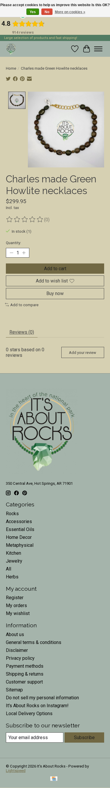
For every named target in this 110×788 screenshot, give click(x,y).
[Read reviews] (25, 219)
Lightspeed (16, 770)
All (8, 569)
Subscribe (84, 737)
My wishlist (18, 613)
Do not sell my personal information (42, 697)
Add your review (82, 352)
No (47, 12)
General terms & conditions (33, 642)
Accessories (19, 521)
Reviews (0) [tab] (21, 332)
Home (11, 68)
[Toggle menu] (98, 49)
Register (14, 597)
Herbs (12, 577)
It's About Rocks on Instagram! (37, 705)
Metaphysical (19, 545)
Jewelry (14, 561)
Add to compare (24, 305)
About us (15, 634)
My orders (16, 605)
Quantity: (13, 243)
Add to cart (55, 268)
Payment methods (24, 666)
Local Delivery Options (29, 713)
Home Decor (19, 537)
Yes (33, 12)
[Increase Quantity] (24, 253)
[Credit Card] (53, 779)
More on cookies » (70, 12)
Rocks (12, 513)
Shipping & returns (24, 674)
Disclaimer (17, 650)
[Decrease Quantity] (11, 253)
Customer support (24, 682)
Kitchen (13, 553)
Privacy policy (20, 658)
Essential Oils (20, 529)
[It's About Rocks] (11, 49)
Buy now (55, 293)
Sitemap (14, 690)
